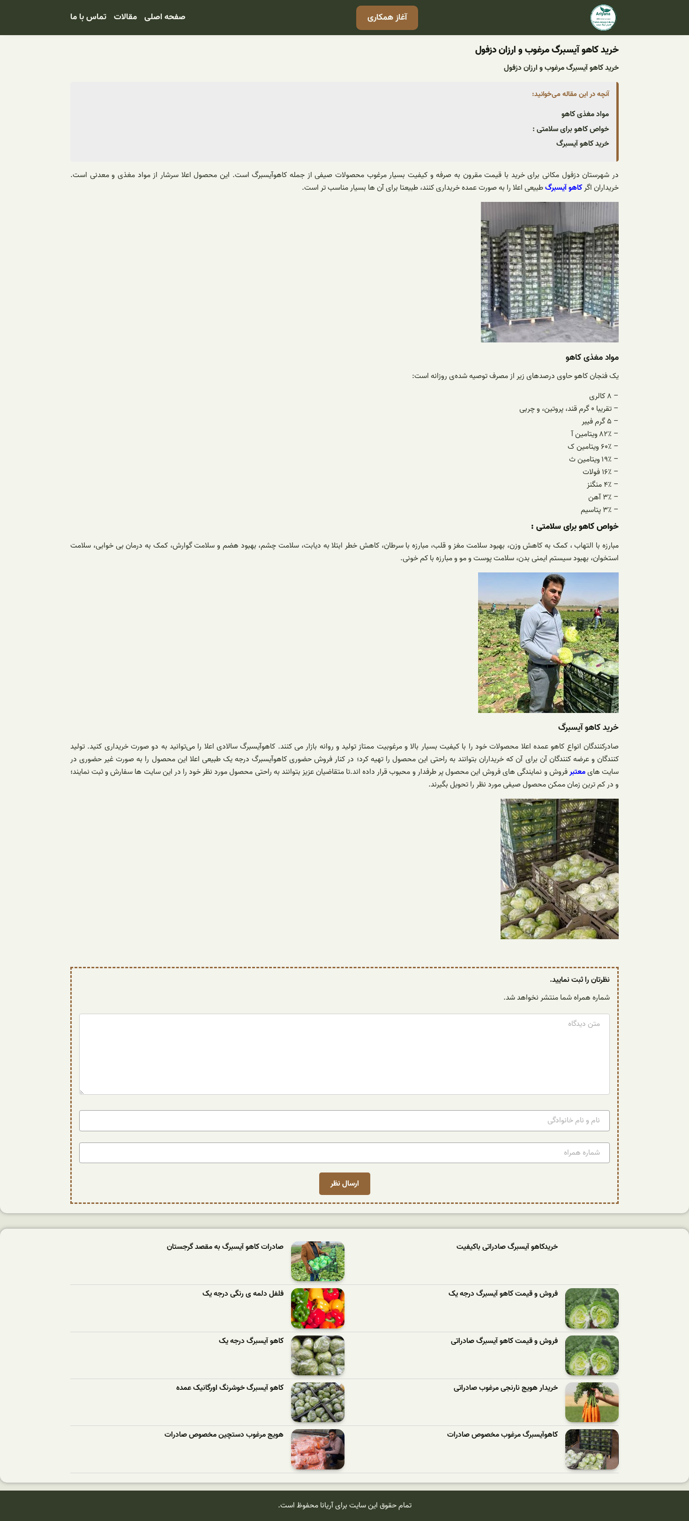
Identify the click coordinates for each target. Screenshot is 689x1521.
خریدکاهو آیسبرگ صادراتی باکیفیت (507, 1247)
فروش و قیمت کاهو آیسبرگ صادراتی (504, 1341)
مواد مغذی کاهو (585, 114)
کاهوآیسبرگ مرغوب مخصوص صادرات (502, 1435)
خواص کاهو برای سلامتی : (570, 129)
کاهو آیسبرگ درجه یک (251, 1341)
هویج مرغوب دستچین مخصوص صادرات (224, 1435)
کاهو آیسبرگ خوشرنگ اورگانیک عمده (230, 1388)
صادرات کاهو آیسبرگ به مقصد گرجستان (225, 1247)
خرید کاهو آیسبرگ (582, 144)
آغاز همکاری (387, 17)
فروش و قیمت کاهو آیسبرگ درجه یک (503, 1294)
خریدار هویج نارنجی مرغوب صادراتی (506, 1388)
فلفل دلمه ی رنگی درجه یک (243, 1294)
